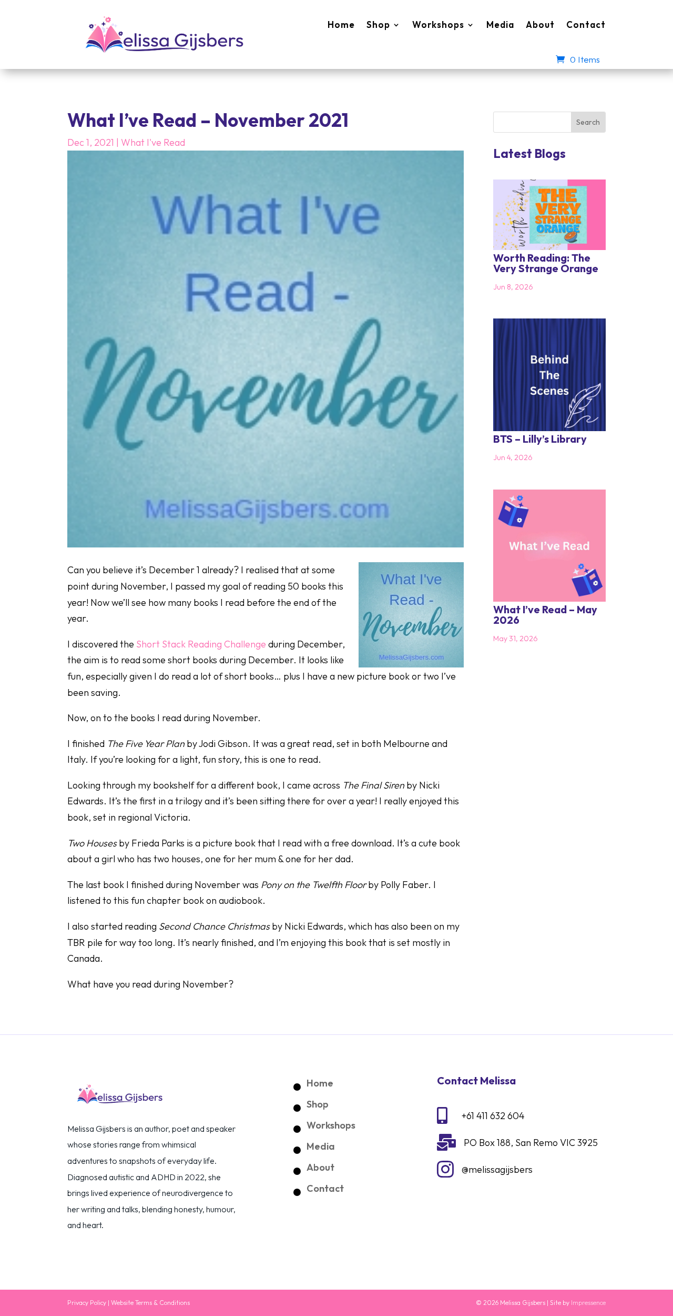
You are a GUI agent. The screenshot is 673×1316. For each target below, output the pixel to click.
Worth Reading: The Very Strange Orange (545, 263)
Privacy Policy (86, 1303)
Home (341, 24)
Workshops (438, 24)
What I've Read (153, 142)
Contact (586, 24)
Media (500, 24)
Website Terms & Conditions (150, 1303)
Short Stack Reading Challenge (201, 644)
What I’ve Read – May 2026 (545, 614)
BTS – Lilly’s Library (540, 438)
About (540, 24)
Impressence (588, 1303)
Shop (378, 24)
